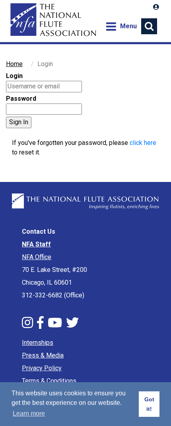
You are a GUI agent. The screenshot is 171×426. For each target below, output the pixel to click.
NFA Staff (36, 244)
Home (52, 20)
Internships (37, 342)
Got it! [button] (149, 404)
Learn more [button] (29, 413)
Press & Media (43, 355)
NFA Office (36, 257)
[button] (156, 7)
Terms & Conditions (49, 381)
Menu (121, 26)
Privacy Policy (42, 368)
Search (149, 26)
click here (143, 143)
